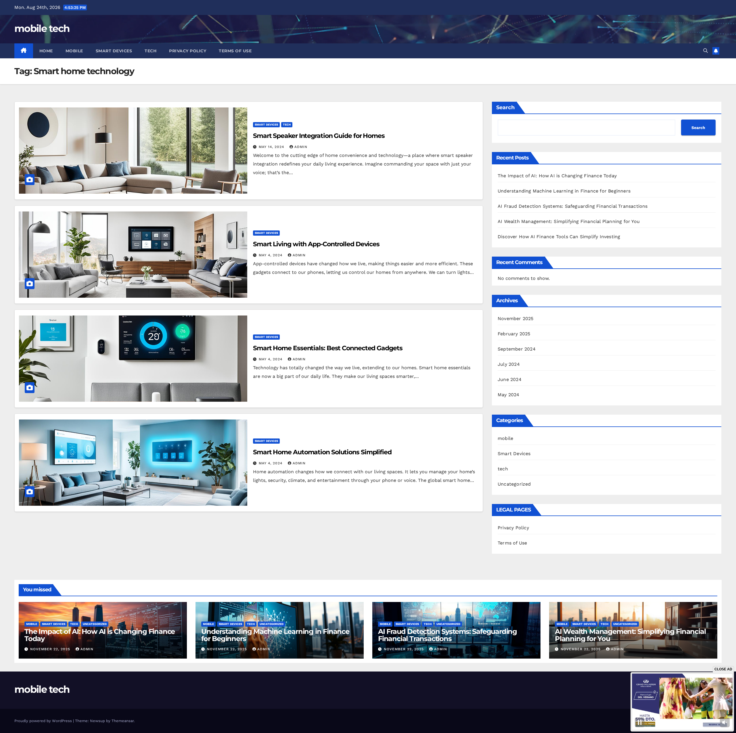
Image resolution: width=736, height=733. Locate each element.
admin (300, 147)
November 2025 (516, 318)
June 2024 (510, 379)
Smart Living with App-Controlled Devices (316, 244)
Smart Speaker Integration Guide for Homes (319, 136)
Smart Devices (114, 50)
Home (46, 50)
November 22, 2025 (51, 649)
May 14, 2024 (272, 147)
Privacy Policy (187, 50)
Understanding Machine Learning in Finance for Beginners (564, 191)
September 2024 (517, 349)
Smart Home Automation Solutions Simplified (322, 452)
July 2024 (509, 364)
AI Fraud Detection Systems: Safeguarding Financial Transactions (573, 206)
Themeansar (123, 721)
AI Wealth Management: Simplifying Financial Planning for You (569, 221)
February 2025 (514, 333)
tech (150, 50)
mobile (74, 50)
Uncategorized (514, 484)
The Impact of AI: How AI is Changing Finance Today (557, 175)
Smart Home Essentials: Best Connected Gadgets (327, 348)
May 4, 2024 (271, 255)
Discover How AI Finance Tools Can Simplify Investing (559, 236)
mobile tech (42, 28)
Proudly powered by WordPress (43, 721)
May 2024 (509, 394)
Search (505, 107)
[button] (705, 50)
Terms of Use (235, 50)
